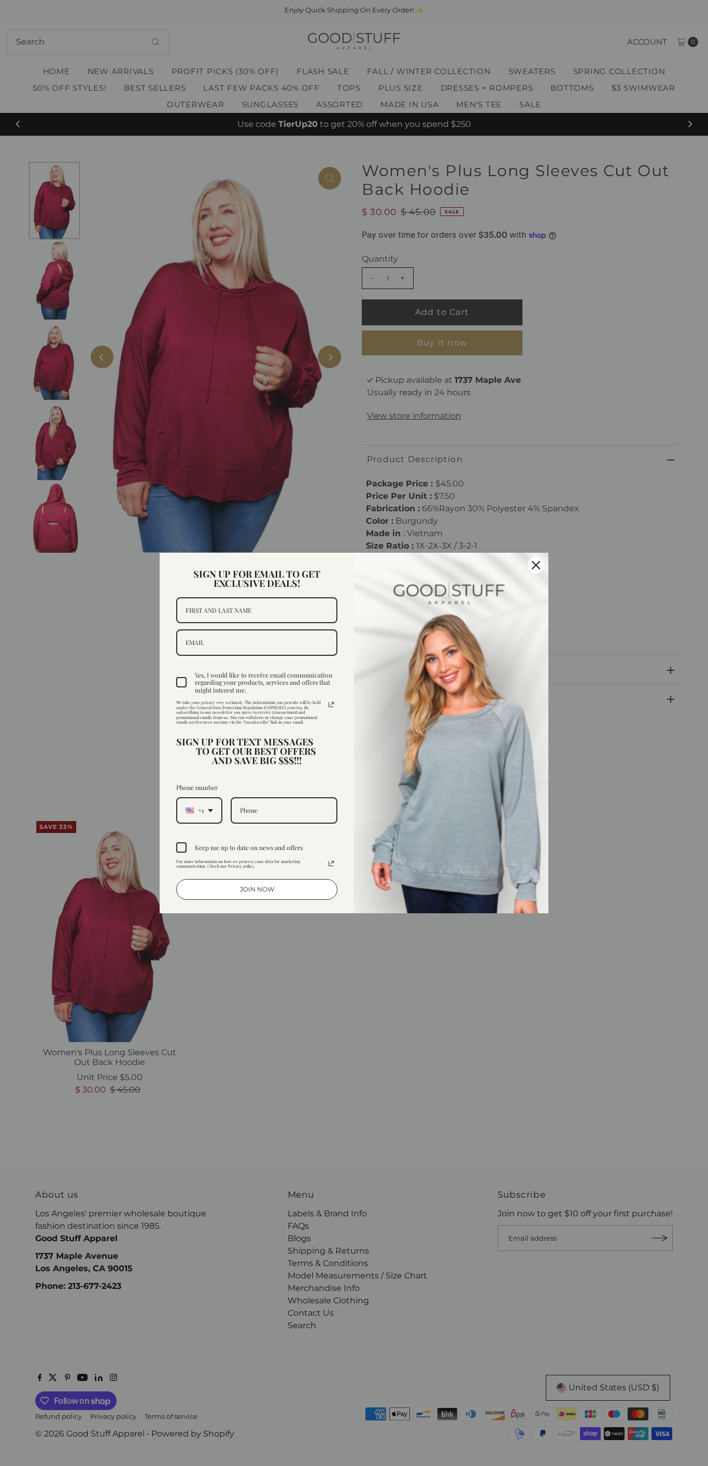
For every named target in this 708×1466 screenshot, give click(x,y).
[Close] (535, 565)
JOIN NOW (257, 889)
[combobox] (199, 810)
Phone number (197, 787)
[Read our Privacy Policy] (331, 704)
